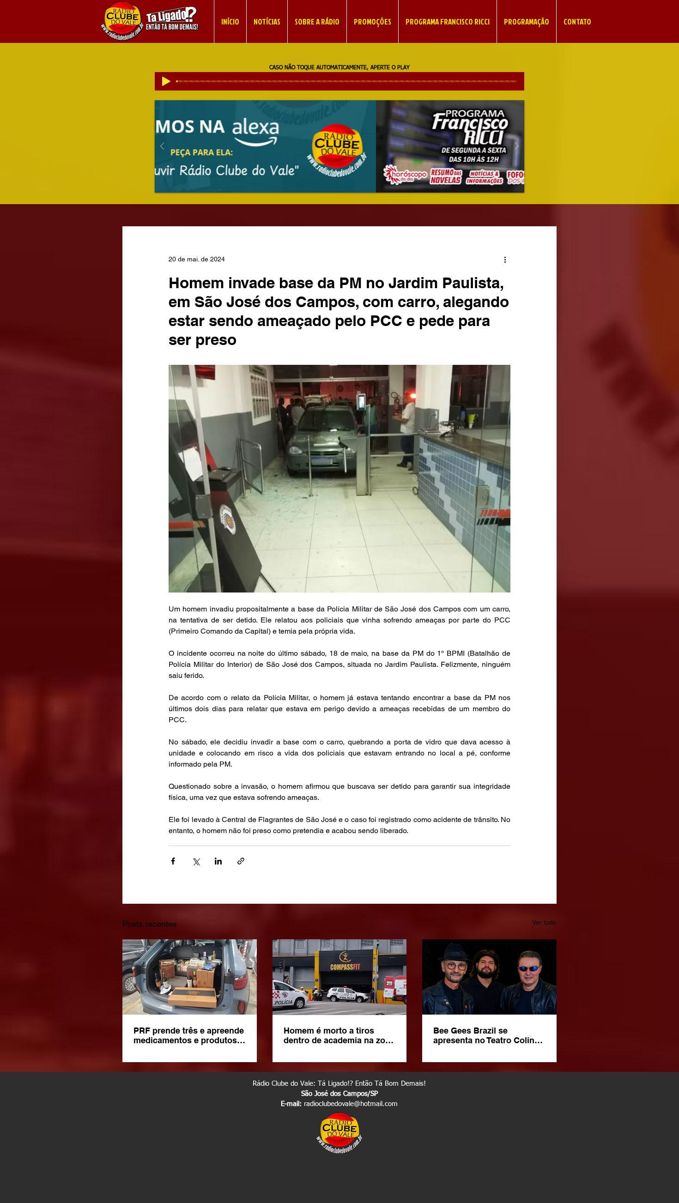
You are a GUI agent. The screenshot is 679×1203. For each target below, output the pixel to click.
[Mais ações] (504, 259)
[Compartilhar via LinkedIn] (218, 861)
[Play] (166, 81)
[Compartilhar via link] (240, 861)
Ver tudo (544, 922)
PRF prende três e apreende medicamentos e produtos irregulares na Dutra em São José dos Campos (188, 1035)
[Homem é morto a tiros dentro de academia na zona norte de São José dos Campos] (340, 977)
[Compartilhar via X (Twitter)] (195, 861)
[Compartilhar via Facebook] (173, 861)
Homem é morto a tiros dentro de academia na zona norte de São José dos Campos (339, 1035)
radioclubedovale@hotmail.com (351, 1103)
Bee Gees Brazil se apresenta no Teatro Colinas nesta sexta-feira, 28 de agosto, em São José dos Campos (488, 1035)
